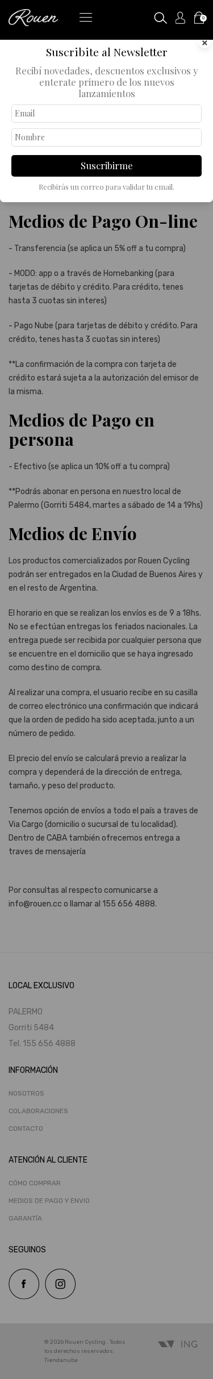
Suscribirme (107, 165)
